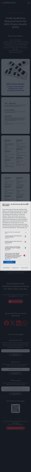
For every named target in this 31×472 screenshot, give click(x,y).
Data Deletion (6, 267)
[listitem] (15, 233)
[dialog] (15, 236)
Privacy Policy (24, 267)
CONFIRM (9, 262)
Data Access (15, 267)
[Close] (27, 204)
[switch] (25, 236)
